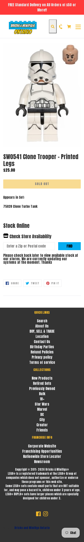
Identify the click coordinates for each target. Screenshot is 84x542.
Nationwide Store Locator (42, 456)
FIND (69, 246)
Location (42, 336)
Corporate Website (42, 446)
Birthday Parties (42, 346)
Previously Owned (42, 388)
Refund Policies (42, 352)
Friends (42, 430)
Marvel (42, 409)
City (42, 419)
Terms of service (42, 362)
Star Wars (42, 404)
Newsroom (42, 461)
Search (42, 320)
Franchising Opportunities (42, 451)
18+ (42, 398)
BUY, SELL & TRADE (42, 331)
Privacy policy (42, 357)
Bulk (42, 393)
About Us (42, 326)
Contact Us (42, 341)
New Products (42, 378)
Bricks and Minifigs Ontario (32, 528)
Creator (42, 424)
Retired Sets (42, 383)
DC (42, 414)
